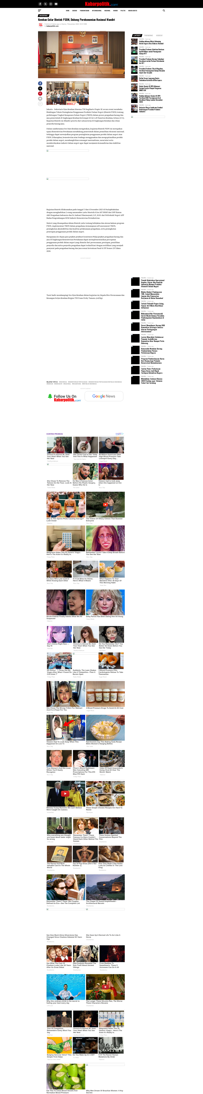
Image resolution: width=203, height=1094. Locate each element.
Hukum (115, 10)
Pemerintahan (84, 10)
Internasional (97, 10)
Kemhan (50, 384)
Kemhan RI (58, 384)
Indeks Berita (132, 10)
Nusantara (77, 384)
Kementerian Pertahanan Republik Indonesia (105, 382)
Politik (123, 10)
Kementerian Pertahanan (78, 382)
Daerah (74, 10)
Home (67, 10)
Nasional (107, 10)
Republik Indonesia (90, 384)
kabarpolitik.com (53, 26)
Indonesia (63, 382)
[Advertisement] (86, 274)
